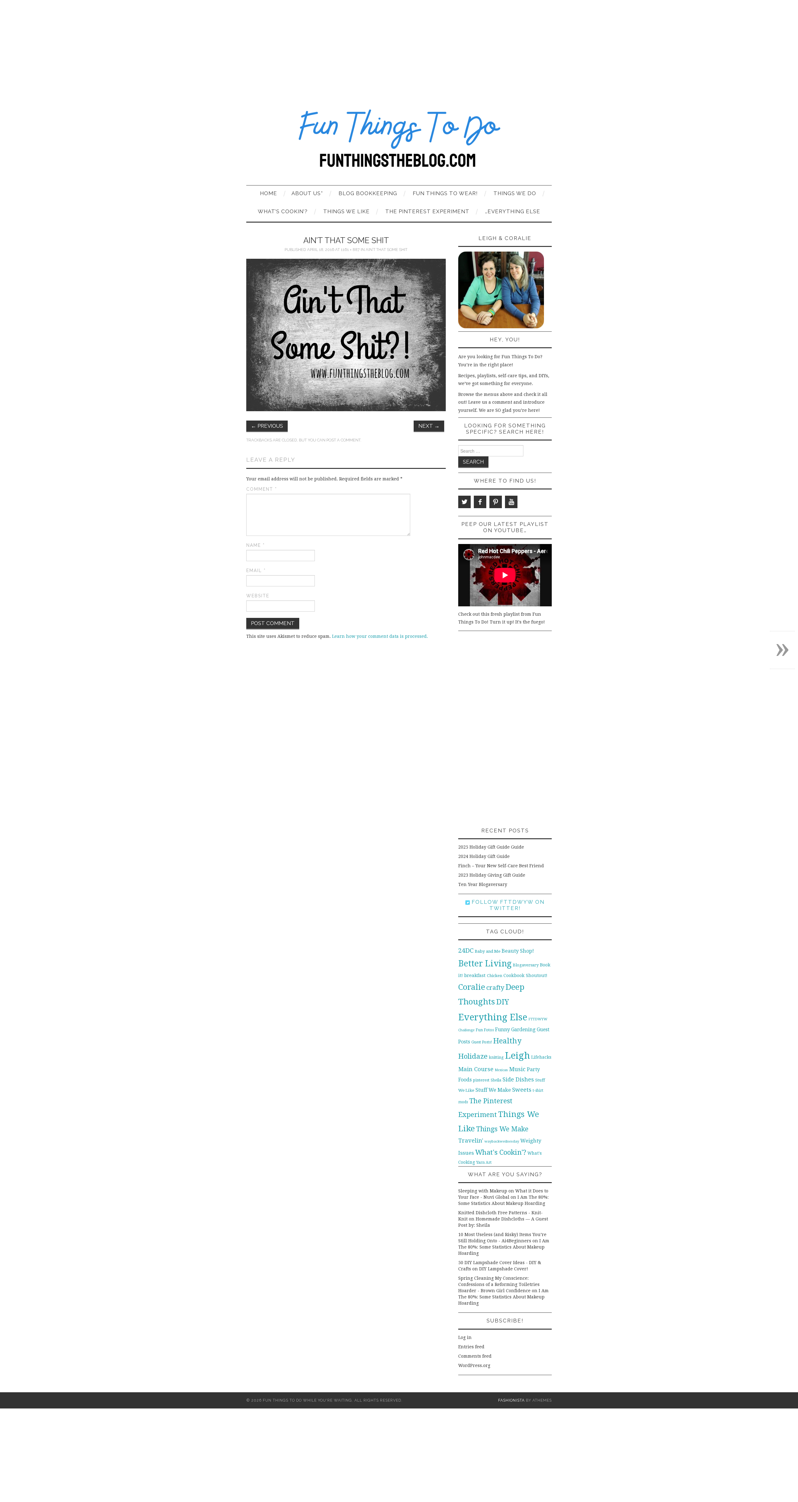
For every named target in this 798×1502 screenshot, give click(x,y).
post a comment (343, 440)
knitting (496, 1057)
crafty (495, 987)
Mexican (501, 1070)
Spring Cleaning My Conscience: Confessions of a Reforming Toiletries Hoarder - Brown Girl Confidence (499, 1284)
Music (517, 1069)
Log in (465, 1337)
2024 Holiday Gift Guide (484, 856)
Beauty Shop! (518, 951)
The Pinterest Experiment (427, 211)
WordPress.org (474, 1365)
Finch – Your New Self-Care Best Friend (501, 865)
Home (268, 193)
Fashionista (511, 1400)
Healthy (507, 1041)
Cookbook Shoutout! (525, 975)
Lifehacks (541, 1057)
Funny (502, 1030)
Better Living (485, 963)
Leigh (517, 1055)
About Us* (307, 193)
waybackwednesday (501, 1141)
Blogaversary (526, 965)
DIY (502, 1001)
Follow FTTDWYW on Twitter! (507, 905)
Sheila (496, 1080)
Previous (267, 426)
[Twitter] (464, 502)
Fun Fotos (485, 1030)
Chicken (494, 975)
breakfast (475, 975)
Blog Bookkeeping (368, 193)
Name (255, 545)
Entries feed (471, 1346)
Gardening (523, 1030)
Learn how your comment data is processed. (380, 636)
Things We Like (346, 211)
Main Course (475, 1069)
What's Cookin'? (500, 1152)
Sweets (521, 1089)
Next (429, 426)
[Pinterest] (495, 502)
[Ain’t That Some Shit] (346, 334)
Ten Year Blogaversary (482, 884)
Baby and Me (487, 951)
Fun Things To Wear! (445, 193)
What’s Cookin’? (283, 211)
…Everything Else (512, 211)
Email (256, 570)
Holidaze (473, 1056)
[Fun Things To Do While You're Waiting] (399, 142)
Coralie (471, 987)
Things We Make (502, 1129)
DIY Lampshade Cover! (503, 1268)
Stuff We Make (493, 1090)
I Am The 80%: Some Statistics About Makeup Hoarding (503, 1247)
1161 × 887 (350, 249)
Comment (261, 489)
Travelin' (470, 1140)
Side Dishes (518, 1079)
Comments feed (475, 1356)
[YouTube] (511, 502)
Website (257, 595)
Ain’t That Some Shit (386, 249)
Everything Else (492, 1017)
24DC (466, 950)
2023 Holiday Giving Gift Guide (491, 875)
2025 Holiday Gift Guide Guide (491, 847)
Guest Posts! (481, 1042)
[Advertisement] (399, 46)
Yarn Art (484, 1162)
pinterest (481, 1080)
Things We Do (514, 193)
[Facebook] (480, 502)
